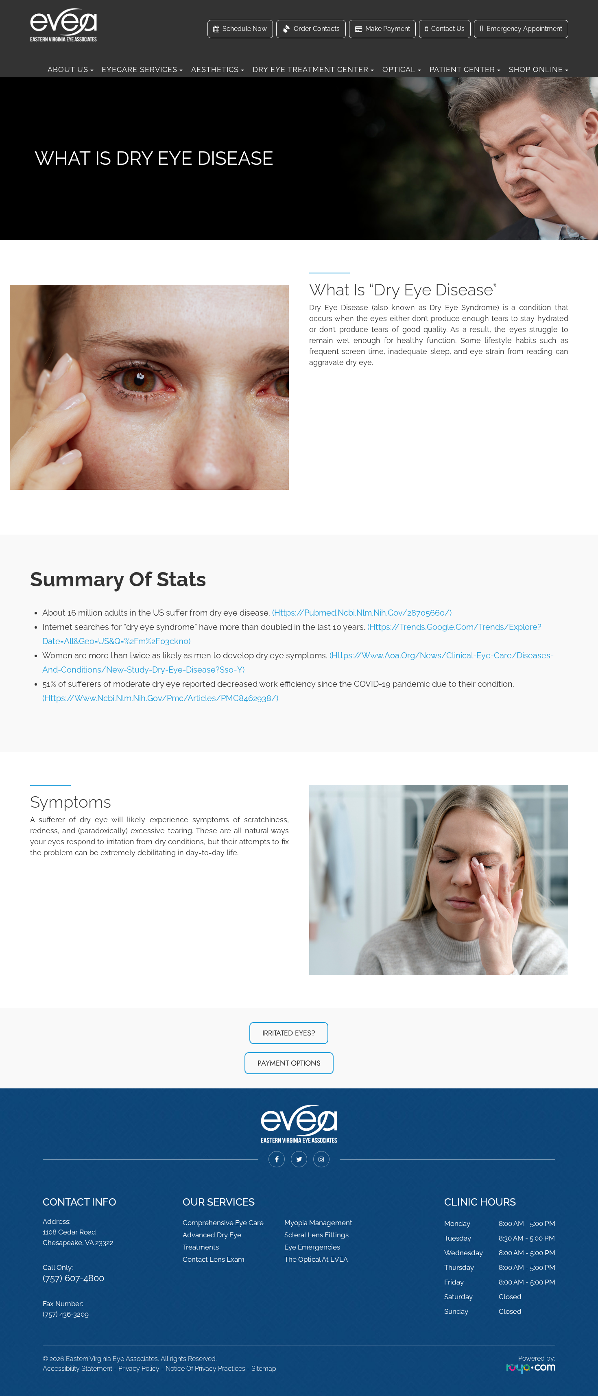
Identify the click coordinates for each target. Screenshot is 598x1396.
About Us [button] (68, 69)
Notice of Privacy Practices (205, 1368)
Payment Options (289, 1063)
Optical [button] (399, 69)
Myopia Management (318, 1223)
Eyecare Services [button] (139, 69)
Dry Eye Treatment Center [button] (311, 69)
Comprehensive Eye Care (223, 1223)
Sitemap (263, 1368)
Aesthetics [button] (215, 69)
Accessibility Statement (77, 1368)
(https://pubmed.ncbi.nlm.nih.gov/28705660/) (362, 613)
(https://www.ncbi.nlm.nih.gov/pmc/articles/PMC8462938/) (160, 698)
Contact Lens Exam (213, 1259)
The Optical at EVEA (316, 1259)
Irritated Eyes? (288, 1033)
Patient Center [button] (462, 69)
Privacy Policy (138, 1368)
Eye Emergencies (312, 1247)
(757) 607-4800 (73, 1278)
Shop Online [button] (536, 69)
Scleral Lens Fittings (316, 1235)
